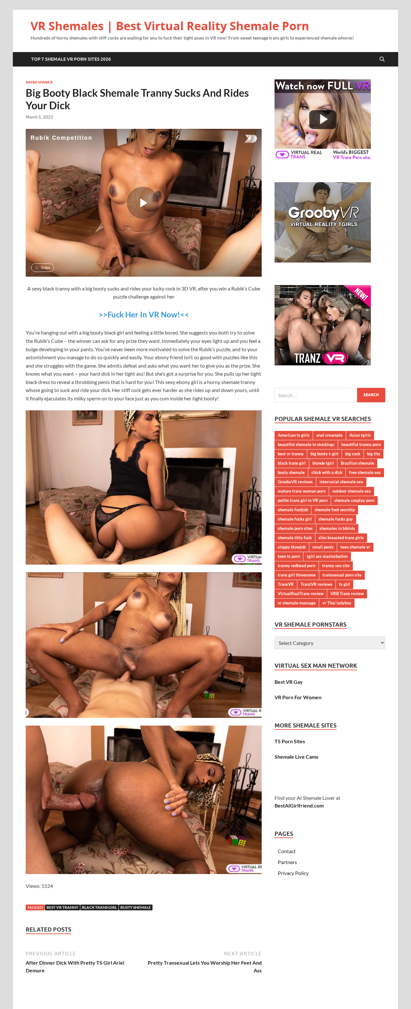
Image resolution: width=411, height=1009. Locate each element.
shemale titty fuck (295, 537)
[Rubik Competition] (143, 203)
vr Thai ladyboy (336, 602)
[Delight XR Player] (242, 139)
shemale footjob (293, 509)
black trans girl (99, 907)
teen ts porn (289, 556)
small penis (323, 546)
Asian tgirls (360, 435)
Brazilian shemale (357, 463)
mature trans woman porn (302, 491)
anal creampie (329, 435)
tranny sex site (336, 565)
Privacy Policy (293, 873)
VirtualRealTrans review (301, 593)
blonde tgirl (323, 463)
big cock (352, 453)
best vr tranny (62, 907)
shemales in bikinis (337, 528)
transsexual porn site (342, 574)
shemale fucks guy (336, 519)
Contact (287, 851)
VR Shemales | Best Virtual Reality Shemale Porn (170, 26)
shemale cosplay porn (354, 500)
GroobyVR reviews (295, 481)
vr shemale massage (297, 602)
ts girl (344, 584)
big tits (373, 453)
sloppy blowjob (292, 546)
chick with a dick (326, 472)
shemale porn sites (295, 528)
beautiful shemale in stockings (306, 444)
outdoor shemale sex (351, 491)
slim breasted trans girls (341, 537)
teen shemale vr (355, 546)
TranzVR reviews (316, 584)
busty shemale (135, 907)
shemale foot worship (335, 509)
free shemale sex (365, 472)
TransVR (286, 584)
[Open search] (382, 59)
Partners (287, 862)
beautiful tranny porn (361, 444)
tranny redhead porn (296, 565)
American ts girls (294, 435)
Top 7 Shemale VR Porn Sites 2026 (71, 59)
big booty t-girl (324, 453)
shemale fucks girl (295, 519)
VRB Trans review (347, 593)
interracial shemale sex (341, 481)
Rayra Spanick (39, 82)
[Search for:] (330, 395)
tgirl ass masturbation (327, 556)
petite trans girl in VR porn (303, 500)
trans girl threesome (297, 574)
